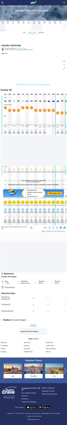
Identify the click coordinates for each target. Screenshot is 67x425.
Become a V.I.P (56, 193)
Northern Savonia (20, 6)
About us (24, 396)
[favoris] (50, 11)
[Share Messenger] (61, 228)
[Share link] (49, 228)
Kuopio (26, 6)
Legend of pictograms (29, 402)
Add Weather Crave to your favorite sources (55, 231)
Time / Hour (32, 32)
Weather (2, 6)
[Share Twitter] (57, 228)
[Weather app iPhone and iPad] (32, 407)
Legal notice (10, 413)
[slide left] (2, 115)
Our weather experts (28, 393)
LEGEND (6, 53)
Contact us (25, 399)
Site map (21, 413)
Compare (41, 32)
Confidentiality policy (46, 413)
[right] (65, 24)
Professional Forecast (49, 394)
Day (24, 32)
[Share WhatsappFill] (64, 228)
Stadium (33, 325)
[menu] (2, 2)
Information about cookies (32, 413)
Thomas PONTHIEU (21, 48)
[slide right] (65, 115)
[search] (64, 2)
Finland (6, 6)
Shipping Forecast (48, 391)
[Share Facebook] (53, 228)
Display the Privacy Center (34, 416)
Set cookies (57, 413)
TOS (16, 413)
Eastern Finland (12, 6)
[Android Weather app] (44, 407)
